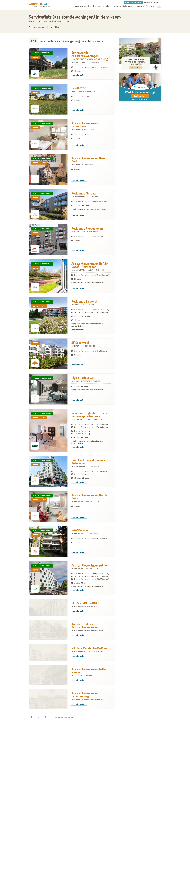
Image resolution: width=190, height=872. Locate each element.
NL (159, 6)
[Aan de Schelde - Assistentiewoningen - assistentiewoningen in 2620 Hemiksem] (48, 630)
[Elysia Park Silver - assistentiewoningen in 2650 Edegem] (48, 389)
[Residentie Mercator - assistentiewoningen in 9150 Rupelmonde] (48, 204)
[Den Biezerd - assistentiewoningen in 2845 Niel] (48, 99)
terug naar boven (108, 717)
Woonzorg (39, 3)
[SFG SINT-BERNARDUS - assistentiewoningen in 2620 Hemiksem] (48, 607)
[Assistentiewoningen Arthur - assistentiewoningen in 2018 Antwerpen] (48, 578)
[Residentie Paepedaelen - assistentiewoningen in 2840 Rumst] (48, 239)
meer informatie (78, 75)
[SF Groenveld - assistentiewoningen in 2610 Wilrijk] (48, 354)
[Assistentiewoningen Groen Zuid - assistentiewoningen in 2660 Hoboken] (48, 169)
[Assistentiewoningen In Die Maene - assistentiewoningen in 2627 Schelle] (48, 675)
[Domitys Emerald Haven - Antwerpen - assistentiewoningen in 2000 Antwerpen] (48, 471)
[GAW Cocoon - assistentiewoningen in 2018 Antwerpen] (48, 541)
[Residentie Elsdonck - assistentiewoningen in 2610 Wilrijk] (48, 315)
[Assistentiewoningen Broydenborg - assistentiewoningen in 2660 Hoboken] (48, 699)
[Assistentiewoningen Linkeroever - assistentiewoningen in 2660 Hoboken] (48, 134)
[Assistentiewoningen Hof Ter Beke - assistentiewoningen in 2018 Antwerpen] (48, 506)
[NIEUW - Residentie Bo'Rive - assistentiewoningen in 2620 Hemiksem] (48, 652)
